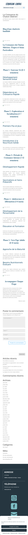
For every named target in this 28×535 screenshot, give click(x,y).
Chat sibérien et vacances (8, 360)
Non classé (21, 19)
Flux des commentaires (8, 457)
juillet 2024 (5, 425)
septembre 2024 (6, 420)
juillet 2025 (5, 404)
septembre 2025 (6, 402)
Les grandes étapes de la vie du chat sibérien (13, 370)
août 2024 (5, 423)
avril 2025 (5, 410)
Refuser (14, 530)
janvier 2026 (5, 396)
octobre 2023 (5, 441)
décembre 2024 (6, 414)
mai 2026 (5, 388)
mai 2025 (5, 408)
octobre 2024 (5, 419)
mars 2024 (5, 433)
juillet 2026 (5, 384)
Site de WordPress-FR (7, 459)
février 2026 (5, 394)
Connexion (5, 453)
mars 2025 (5, 412)
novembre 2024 (6, 417)
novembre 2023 (6, 439)
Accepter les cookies (14, 526)
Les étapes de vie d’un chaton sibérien (11, 372)
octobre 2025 (5, 400)
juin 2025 (5, 406)
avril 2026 (5, 390)
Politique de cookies (6, 533)
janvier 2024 (5, 435)
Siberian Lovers (8, 19)
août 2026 (5, 382)
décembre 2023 (6, 437)
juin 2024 (5, 427)
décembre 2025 (6, 398)
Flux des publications (7, 455)
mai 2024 (5, 429)
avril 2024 (5, 431)
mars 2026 (5, 392)
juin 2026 (5, 386)
